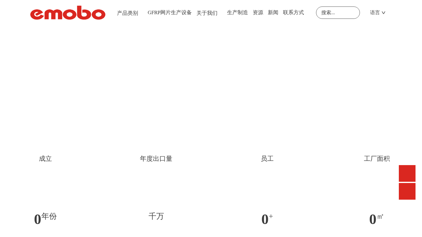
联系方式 (293, 12)
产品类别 (127, 13)
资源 (258, 12)
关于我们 (206, 13)
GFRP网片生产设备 (170, 12)
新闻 (273, 12)
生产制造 (237, 12)
